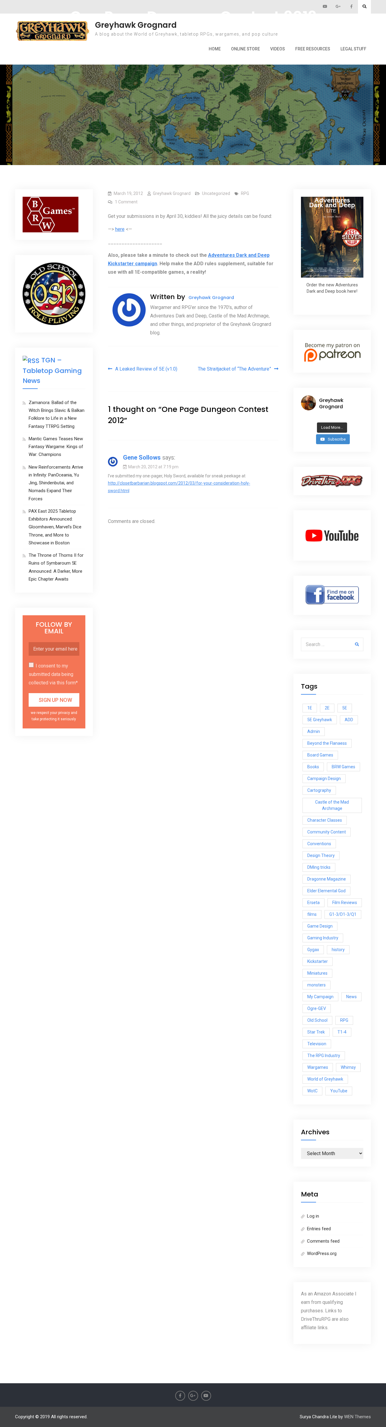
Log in (313, 1216)
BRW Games (343, 766)
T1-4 (341, 1032)
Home (215, 48)
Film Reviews (344, 902)
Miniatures (317, 973)
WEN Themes (357, 1416)
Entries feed (319, 1228)
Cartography (319, 790)
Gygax (313, 949)
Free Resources (312, 48)
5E (344, 708)
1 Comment (126, 201)
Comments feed (323, 1241)
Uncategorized (216, 193)
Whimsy (348, 1067)
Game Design (320, 926)
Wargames (317, 1067)
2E (327, 708)
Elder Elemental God (326, 890)
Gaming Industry (322, 937)
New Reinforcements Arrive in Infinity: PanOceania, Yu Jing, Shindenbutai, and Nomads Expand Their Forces (56, 483)
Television (316, 1043)
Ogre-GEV (316, 1008)
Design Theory (321, 855)
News (351, 996)
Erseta (313, 902)
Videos (277, 48)
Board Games (320, 755)
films (312, 914)
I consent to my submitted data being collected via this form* (53, 674)
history (338, 949)
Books (313, 766)
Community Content (326, 832)
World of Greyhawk (325, 1079)
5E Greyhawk (319, 719)
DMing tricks (319, 867)
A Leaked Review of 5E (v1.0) (146, 369)
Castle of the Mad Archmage (332, 805)
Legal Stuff (353, 48)
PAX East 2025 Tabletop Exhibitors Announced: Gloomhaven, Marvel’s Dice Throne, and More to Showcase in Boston (55, 527)
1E (309, 708)
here (120, 229)
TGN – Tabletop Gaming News (52, 370)
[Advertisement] (193, 85)
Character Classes (324, 820)
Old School (317, 1020)
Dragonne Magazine (326, 879)
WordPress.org (322, 1253)
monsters (316, 985)
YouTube (338, 1090)
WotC (312, 1090)
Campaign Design (324, 778)
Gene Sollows (142, 457)
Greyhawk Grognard (136, 25)
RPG (245, 193)
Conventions (319, 843)
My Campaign (320, 996)
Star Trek (316, 1032)
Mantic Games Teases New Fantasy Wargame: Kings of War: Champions (56, 446)
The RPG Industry (323, 1055)
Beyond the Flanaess (327, 743)
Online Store (245, 48)
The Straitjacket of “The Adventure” (234, 369)
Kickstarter (317, 961)
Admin (313, 731)
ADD (349, 719)
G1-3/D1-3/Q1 (342, 914)
